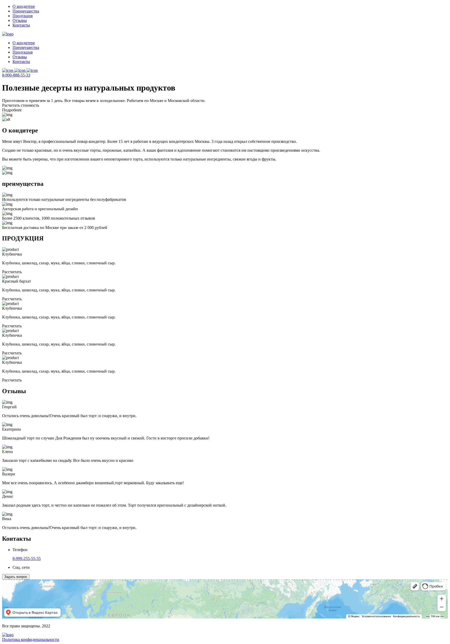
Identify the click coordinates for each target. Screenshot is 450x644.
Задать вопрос (15, 577)
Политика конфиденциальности (30, 639)
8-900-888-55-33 (16, 75)
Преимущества (25, 11)
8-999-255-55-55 (26, 558)
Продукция (22, 16)
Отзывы (19, 20)
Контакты (21, 25)
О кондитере (23, 6)
